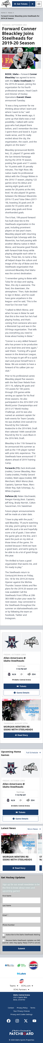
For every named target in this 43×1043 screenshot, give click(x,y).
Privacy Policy (22, 1008)
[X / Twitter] (25, 1021)
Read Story (23, 735)
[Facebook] (8, 1021)
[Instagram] (17, 1021)
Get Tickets (22, 4)
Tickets (23, 686)
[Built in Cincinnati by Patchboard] (21, 1032)
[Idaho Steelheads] (6, 3)
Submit (21, 948)
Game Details (23, 692)
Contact (11, 1008)
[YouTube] (34, 1021)
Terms (32, 1008)
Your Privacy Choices (21, 1011)
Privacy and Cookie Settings (21, 1014)
